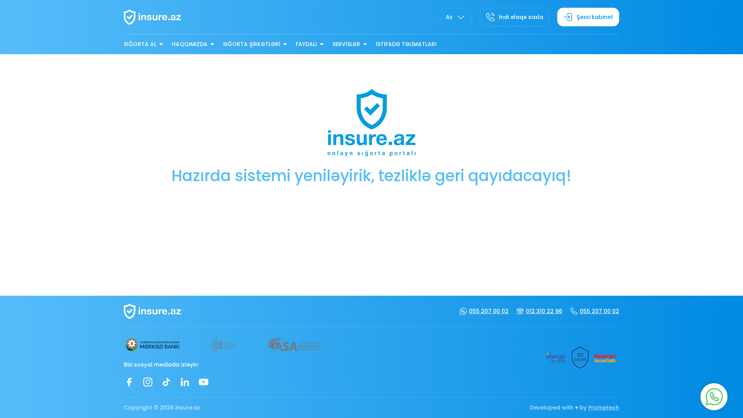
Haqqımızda (189, 44)
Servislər (346, 44)
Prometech (603, 407)
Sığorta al (140, 44)
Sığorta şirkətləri (251, 44)
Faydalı (306, 44)
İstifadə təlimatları (406, 44)
